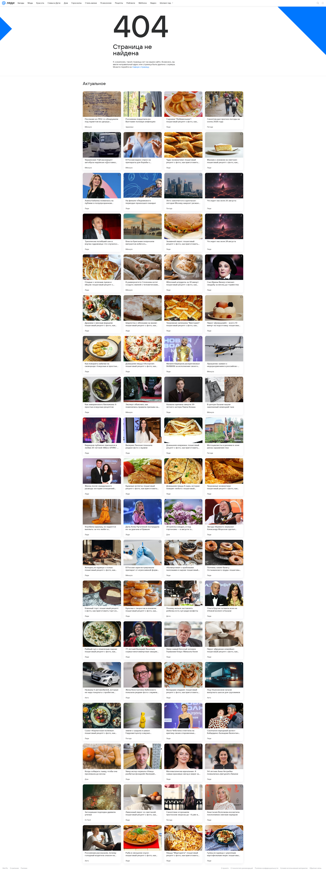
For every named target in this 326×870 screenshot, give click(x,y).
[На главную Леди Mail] (10, 3)
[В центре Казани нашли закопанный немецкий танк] (224, 396)
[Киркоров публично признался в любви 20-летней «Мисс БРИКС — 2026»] (102, 436)
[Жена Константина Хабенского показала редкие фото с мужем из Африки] (143, 681)
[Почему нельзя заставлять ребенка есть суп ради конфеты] (183, 600)
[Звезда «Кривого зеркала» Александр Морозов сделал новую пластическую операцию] (224, 518)
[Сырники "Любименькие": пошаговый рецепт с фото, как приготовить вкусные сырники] (183, 110)
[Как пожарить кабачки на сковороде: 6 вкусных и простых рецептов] (102, 355)
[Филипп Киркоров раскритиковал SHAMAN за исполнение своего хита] (183, 355)
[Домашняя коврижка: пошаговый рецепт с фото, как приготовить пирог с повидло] (183, 436)
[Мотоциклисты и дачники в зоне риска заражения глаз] (224, 436)
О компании (14, 868)
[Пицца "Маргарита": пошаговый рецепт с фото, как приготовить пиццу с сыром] (183, 844)
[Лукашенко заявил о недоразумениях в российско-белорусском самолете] (224, 355)
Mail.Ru (5, 868)
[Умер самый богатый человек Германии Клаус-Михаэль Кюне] (183, 640)
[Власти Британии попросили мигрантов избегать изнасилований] (143, 233)
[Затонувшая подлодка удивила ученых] (102, 803)
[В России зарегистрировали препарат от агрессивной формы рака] (143, 559)
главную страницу (140, 67)
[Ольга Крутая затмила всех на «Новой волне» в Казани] (224, 600)
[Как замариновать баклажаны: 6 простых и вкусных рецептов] (102, 396)
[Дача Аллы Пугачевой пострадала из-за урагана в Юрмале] (143, 518)
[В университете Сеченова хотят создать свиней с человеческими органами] (143, 273)
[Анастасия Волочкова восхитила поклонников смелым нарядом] (224, 803)
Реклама (24, 868)
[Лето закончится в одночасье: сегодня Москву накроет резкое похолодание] (183, 192)
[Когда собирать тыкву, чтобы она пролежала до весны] (102, 763)
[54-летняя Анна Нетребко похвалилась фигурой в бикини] (224, 763)
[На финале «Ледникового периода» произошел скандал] (143, 192)
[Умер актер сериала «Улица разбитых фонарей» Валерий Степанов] (143, 763)
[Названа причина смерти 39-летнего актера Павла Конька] (183, 396)
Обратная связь (315, 868)
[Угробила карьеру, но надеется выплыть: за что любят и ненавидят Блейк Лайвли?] (102, 518)
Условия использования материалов (294, 868)
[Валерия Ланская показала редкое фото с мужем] (143, 436)
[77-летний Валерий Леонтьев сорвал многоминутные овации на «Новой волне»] (143, 640)
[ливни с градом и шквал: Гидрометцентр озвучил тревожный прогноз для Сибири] (143, 722)
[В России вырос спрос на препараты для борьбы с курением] (143, 151)
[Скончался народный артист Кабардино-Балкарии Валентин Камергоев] (224, 722)
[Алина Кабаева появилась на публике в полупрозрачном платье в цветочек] (102, 192)
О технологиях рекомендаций (242, 868)
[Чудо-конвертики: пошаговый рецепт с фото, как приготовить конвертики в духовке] (183, 151)
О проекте (225, 868)
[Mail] (4, 3)
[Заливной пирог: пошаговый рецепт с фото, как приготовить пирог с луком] (183, 233)
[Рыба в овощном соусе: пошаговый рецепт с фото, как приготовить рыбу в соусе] (143, 844)
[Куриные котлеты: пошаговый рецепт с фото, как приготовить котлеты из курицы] (143, 477)
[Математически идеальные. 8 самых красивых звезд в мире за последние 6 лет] (183, 763)
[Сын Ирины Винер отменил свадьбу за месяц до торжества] (224, 273)
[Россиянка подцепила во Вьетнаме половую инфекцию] (143, 110)
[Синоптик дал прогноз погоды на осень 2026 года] (224, 110)
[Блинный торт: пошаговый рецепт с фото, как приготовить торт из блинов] (102, 600)
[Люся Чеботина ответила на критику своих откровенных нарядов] (183, 722)
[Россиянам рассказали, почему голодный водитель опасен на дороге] (102, 844)
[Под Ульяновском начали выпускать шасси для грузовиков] (224, 681)
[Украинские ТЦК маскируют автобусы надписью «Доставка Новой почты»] (102, 151)
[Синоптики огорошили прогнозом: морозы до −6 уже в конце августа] (183, 803)
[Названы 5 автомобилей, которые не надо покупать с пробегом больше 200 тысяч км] (102, 681)
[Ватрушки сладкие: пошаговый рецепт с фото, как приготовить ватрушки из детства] (183, 681)
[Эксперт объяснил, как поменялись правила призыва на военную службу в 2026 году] (143, 396)
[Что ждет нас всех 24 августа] (224, 233)
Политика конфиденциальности (266, 868)
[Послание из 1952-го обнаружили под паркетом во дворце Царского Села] (102, 110)
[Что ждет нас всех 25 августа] (224, 192)
